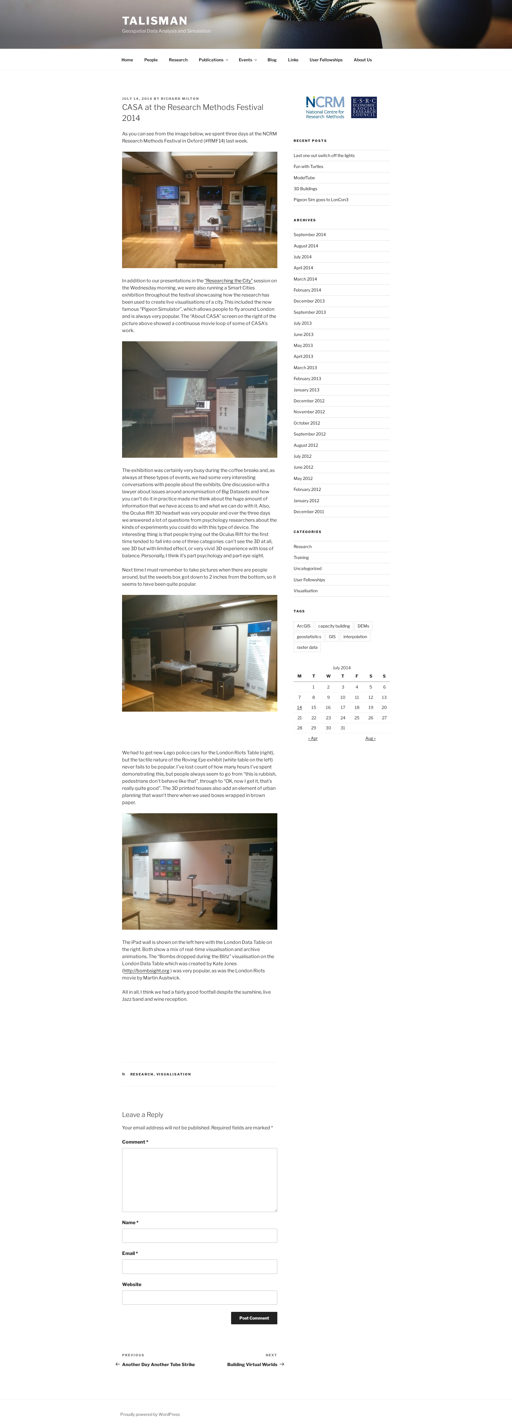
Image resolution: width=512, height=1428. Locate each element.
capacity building (334, 625)
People (151, 59)
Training (301, 557)
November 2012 (309, 411)
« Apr (313, 738)
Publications (211, 59)
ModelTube (304, 177)
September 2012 (310, 433)
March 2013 (305, 367)
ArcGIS (304, 625)
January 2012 (306, 500)
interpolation (355, 636)
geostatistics (309, 636)
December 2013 (309, 300)
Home (127, 59)
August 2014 (306, 245)
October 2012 (307, 422)
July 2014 (303, 256)
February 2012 (307, 489)
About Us (363, 59)
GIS (332, 636)
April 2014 (303, 267)
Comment (135, 1142)
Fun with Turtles (308, 166)
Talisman (155, 20)
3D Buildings (305, 188)
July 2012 (302, 456)
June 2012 (303, 467)
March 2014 (305, 278)
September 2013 (310, 312)
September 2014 (310, 234)
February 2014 (307, 289)
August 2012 (306, 445)
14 (299, 707)
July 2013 (303, 323)
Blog (272, 59)
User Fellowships (326, 59)
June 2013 (303, 334)
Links (293, 59)
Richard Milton (180, 99)
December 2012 (309, 400)
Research (178, 59)
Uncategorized (307, 568)
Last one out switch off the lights (324, 155)
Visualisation (173, 1074)
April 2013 (303, 356)
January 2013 (306, 389)
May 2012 (303, 478)
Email (130, 1253)
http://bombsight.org (146, 971)
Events (245, 59)
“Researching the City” (228, 281)
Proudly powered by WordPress (150, 1414)
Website (131, 1284)
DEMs (363, 625)
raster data (307, 647)
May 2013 (303, 345)
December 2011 (309, 511)
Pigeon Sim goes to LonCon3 (321, 199)
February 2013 (307, 378)
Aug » (370, 738)
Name (130, 1222)
